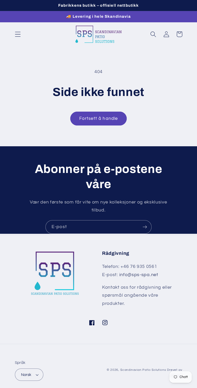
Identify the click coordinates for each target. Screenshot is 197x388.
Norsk (26, 375)
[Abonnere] (144, 227)
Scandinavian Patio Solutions (143, 369)
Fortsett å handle (98, 118)
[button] (17, 34)
